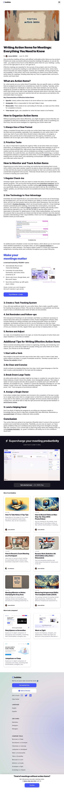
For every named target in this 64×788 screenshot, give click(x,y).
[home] (7, 2)
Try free (32, 785)
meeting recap (52, 215)
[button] (59, 2)
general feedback (46, 245)
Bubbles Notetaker (19, 204)
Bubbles (46, 154)
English (14, 708)
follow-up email (31, 207)
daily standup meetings (46, 185)
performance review (10, 402)
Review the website (10, 360)
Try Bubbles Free (32, 240)
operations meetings (47, 183)
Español (14, 711)
